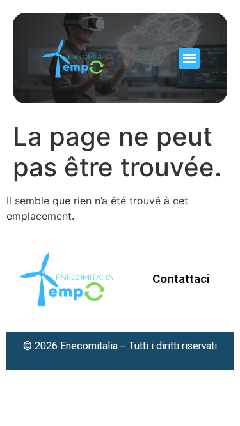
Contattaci (181, 278)
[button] (189, 58)
